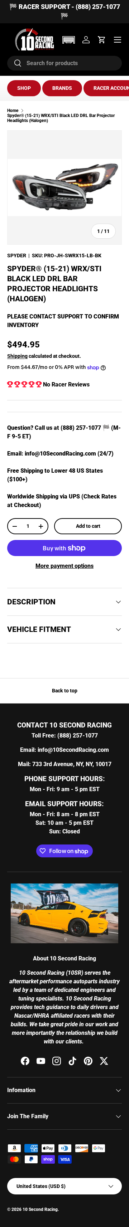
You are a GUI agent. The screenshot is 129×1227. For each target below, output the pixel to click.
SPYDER (16, 255)
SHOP (24, 88)
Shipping (17, 356)
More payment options (64, 566)
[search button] (14, 63)
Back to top (64, 690)
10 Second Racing (40, 1209)
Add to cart (88, 526)
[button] (68, 40)
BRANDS (62, 88)
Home (13, 110)
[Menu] (117, 40)
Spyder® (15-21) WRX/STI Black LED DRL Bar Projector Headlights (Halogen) (61, 118)
